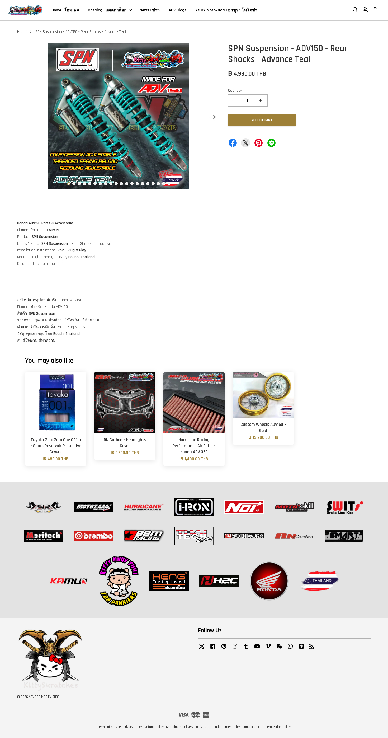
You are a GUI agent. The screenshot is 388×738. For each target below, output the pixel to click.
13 (132, 183)
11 (121, 183)
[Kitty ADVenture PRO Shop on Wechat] (279, 649)
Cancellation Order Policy (222, 727)
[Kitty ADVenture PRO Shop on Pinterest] (224, 649)
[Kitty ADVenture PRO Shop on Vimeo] (268, 649)
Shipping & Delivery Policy (184, 727)
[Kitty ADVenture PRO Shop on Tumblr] (246, 649)
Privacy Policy (132, 727)
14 (137, 183)
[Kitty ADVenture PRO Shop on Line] (301, 649)
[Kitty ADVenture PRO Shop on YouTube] (257, 649)
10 (116, 183)
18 (158, 183)
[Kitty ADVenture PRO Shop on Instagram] (235, 649)
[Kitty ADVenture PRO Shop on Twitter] (201, 649)
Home (21, 31)
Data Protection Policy (275, 727)
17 (153, 183)
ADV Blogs (177, 10)
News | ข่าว (150, 10)
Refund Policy (154, 727)
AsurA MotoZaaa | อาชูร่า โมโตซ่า (226, 10)
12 (126, 183)
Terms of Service (109, 727)
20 (169, 183)
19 (163, 183)
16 (147, 183)
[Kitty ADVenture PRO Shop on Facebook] (212, 649)
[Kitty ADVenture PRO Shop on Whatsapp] (290, 649)
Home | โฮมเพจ (65, 10)
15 (142, 183)
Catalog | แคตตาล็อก (107, 10)
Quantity (235, 90)
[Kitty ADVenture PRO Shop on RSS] (312, 648)
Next (213, 117)
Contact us (249, 727)
